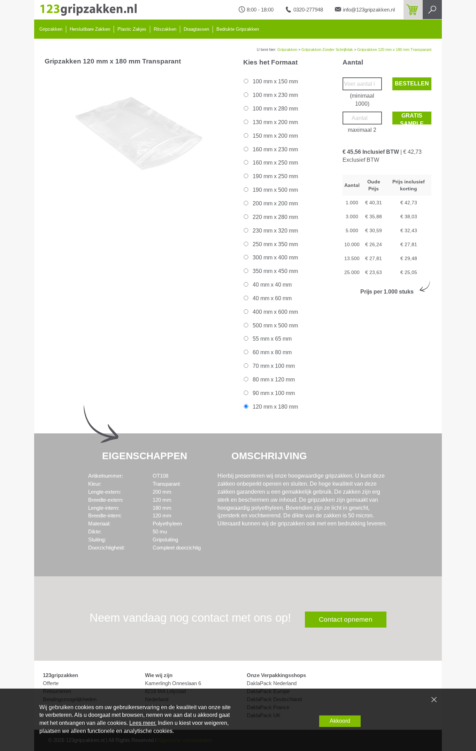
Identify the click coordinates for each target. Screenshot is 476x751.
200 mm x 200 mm (274, 203)
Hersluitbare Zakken (90, 29)
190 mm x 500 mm (274, 190)
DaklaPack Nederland (272, 683)
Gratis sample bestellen (412, 118)
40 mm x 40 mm (271, 285)
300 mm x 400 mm (274, 257)
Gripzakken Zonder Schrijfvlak (327, 49)
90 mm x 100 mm (273, 393)
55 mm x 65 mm (271, 339)
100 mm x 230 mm (274, 95)
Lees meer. (142, 723)
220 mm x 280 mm (274, 217)
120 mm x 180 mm (274, 407)
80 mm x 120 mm (273, 379)
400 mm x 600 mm (274, 312)
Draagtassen (196, 29)
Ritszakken (165, 29)
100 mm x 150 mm (274, 81)
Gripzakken (50, 29)
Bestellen (412, 83)
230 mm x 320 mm (274, 231)
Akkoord (340, 721)
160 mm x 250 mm (274, 163)
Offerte (51, 683)
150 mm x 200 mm (274, 136)
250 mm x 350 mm (274, 244)
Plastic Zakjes (131, 29)
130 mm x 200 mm (274, 122)
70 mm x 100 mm (273, 366)
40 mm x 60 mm (271, 298)
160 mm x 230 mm (274, 149)
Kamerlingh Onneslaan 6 (173, 683)
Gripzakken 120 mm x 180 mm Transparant (394, 49)
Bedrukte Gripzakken (237, 29)
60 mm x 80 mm (271, 352)
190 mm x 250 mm (274, 176)
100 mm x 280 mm (274, 109)
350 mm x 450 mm (274, 271)
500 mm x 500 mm (274, 325)
